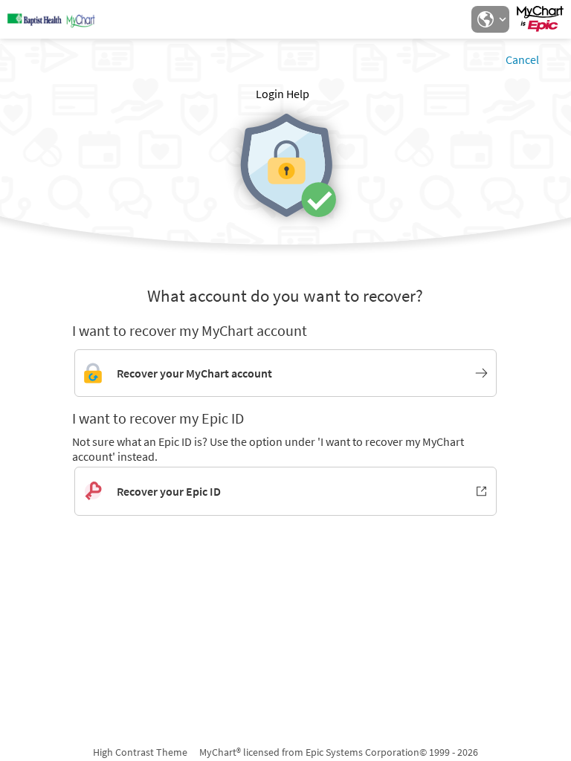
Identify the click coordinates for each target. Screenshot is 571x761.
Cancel (522, 59)
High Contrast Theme (140, 752)
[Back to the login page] (51, 19)
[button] (490, 19)
